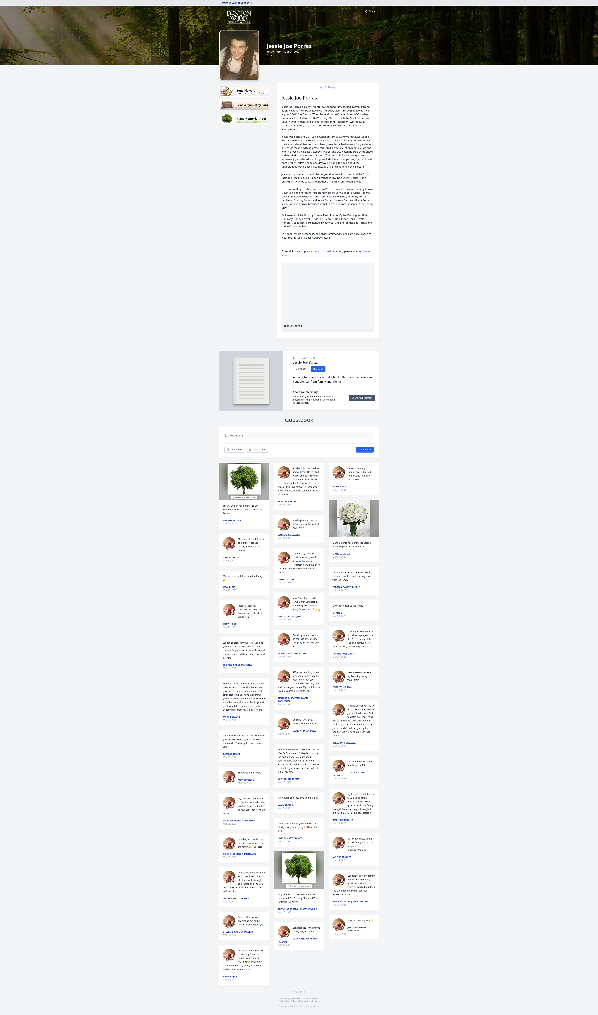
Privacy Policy (290, 1001)
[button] (244, 481)
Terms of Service (307, 1001)
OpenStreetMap (302, 1006)
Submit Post (364, 449)
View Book (301, 368)
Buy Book (318, 368)
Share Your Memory (362, 397)
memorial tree (321, 251)
